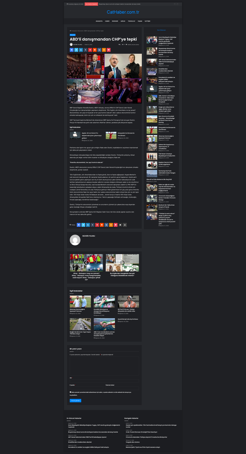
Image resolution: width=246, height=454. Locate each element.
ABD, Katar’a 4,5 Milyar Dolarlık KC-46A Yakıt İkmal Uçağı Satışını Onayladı (167, 99)
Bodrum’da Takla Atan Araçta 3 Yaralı (167, 206)
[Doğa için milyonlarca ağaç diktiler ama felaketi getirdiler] (152, 109)
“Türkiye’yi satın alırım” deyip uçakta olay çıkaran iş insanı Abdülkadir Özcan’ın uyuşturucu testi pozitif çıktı (167, 219)
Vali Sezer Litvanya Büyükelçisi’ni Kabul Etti (167, 155)
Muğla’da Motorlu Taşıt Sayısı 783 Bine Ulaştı (80, 333)
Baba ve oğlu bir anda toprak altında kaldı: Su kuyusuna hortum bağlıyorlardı (167, 188)
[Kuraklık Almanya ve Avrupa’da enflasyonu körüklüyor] (104, 301)
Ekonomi (115, 21)
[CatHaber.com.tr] (123, 12)
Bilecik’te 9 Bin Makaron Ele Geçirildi (159, 179)
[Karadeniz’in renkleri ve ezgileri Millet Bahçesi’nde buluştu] (152, 80)
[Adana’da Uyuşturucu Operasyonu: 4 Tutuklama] (152, 147)
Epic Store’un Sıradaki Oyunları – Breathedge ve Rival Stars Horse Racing (167, 119)
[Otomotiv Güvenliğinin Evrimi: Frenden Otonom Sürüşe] (152, 198)
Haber (107, 21)
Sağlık (123, 21)
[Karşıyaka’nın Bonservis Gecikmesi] (111, 135)
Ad (71, 378)
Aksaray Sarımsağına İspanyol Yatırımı (77, 310)
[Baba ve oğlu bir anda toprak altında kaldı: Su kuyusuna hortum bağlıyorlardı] (152, 187)
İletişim (147, 21)
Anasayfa (99, 21)
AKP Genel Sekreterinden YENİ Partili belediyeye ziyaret (167, 62)
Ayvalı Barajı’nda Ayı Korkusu (128, 319)
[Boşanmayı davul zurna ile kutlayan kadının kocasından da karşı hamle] (152, 51)
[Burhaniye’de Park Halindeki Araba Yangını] (152, 173)
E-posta (73, 385)
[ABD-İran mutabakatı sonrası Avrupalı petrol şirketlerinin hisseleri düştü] (104, 324)
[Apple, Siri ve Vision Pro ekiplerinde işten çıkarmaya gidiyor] (75, 135)
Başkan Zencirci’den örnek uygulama (166, 163)
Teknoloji (131, 21)
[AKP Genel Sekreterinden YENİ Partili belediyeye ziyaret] (152, 62)
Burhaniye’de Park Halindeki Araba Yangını (167, 172)
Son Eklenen (161, 30)
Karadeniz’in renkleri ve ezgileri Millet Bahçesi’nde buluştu (167, 79)
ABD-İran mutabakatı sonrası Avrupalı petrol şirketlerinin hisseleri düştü (104, 334)
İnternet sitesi (110, 385)
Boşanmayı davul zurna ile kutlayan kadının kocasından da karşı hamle (167, 51)
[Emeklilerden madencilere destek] (152, 71)
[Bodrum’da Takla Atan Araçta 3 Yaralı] (152, 207)
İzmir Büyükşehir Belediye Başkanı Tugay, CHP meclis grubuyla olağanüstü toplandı (167, 40)
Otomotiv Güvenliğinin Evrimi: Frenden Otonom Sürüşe (167, 198)
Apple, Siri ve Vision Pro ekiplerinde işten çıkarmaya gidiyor (91, 135)
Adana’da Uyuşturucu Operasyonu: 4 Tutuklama (166, 147)
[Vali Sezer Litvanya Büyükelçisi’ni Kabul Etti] (152, 156)
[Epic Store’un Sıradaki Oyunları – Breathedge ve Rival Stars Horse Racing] (152, 119)
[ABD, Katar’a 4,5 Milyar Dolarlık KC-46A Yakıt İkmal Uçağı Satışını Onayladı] (152, 98)
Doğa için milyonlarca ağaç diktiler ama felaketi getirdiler (166, 109)
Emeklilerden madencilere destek (166, 70)
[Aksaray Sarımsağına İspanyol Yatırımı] (80, 301)
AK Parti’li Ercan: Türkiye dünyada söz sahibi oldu (126, 310)
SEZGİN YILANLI (77, 44)
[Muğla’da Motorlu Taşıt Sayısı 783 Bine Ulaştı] (80, 324)
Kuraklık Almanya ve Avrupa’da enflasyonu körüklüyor (101, 311)
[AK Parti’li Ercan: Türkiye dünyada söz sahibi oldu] (128, 301)
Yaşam (140, 21)
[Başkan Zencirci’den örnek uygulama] (152, 165)
